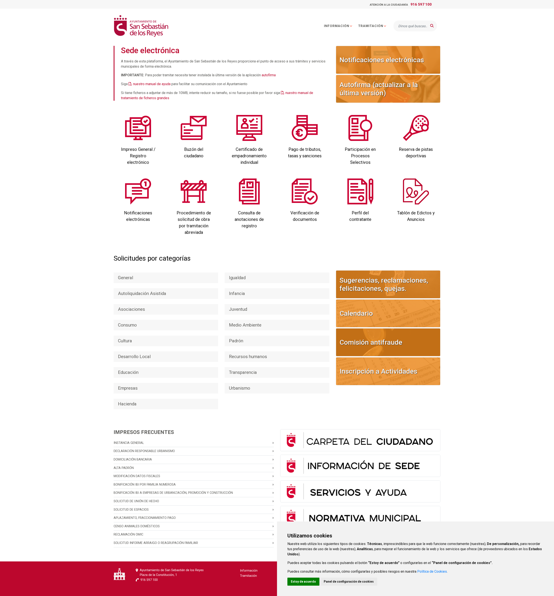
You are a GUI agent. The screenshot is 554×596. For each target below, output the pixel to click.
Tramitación (370, 26)
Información (336, 26)
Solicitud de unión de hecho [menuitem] (136, 501)
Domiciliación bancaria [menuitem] (133, 459)
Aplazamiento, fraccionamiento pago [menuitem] (145, 518)
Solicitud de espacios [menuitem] (131, 510)
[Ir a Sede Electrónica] (141, 26)
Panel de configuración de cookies (349, 581)
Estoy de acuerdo (303, 581)
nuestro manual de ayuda (152, 84)
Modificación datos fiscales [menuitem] (137, 476)
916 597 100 (421, 4)
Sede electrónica (150, 50)
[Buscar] (431, 26)
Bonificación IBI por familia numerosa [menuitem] (145, 484)
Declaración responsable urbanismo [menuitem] (144, 451)
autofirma (269, 75)
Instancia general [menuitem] (129, 443)
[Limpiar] (423, 26)
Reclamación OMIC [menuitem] (128, 534)
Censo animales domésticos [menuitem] (137, 526)
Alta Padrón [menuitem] (124, 468)
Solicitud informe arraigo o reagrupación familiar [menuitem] (156, 543)
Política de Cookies (432, 571)
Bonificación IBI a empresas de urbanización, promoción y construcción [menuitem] (173, 493)
